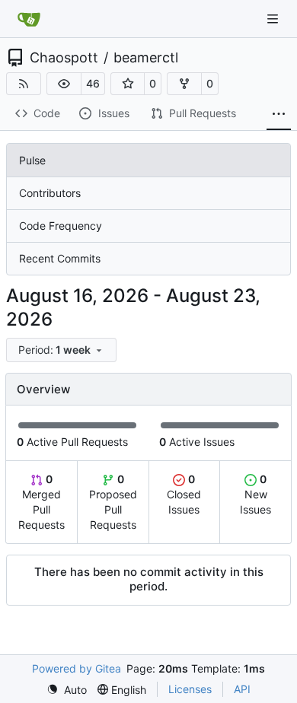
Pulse (32, 160)
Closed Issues (184, 494)
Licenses (190, 688)
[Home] (29, 19)
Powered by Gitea (76, 668)
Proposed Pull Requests (113, 501)
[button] (63, 83)
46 (93, 83)
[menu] (61, 350)
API (242, 688)
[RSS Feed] (23, 83)
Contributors (50, 192)
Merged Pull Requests (41, 501)
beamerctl (145, 57)
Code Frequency (60, 225)
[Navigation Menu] (274, 18)
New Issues (255, 494)
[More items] (279, 114)
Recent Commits (60, 258)
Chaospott (64, 57)
